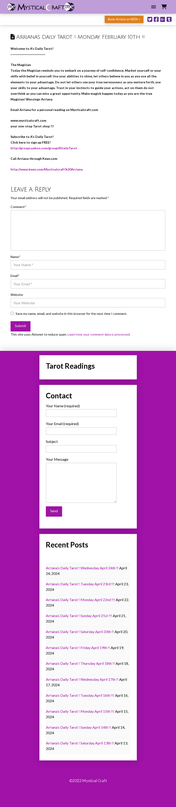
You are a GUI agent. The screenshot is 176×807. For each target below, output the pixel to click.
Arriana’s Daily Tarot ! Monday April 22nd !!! (80, 599)
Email (15, 276)
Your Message (57, 459)
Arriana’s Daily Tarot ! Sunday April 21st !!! (79, 615)
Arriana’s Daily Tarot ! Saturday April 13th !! (80, 743)
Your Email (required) (62, 423)
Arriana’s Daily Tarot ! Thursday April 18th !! (80, 663)
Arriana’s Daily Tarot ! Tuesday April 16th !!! (80, 695)
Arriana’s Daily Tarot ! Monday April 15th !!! (80, 711)
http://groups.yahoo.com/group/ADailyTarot (44, 148)
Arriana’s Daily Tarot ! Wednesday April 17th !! (82, 679)
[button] (153, 7)
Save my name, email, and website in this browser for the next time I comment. (71, 313)
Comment (18, 207)
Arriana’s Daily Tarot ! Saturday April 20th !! (80, 631)
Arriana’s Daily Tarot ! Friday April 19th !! (78, 647)
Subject (52, 441)
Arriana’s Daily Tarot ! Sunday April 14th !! (78, 727)
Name (15, 257)
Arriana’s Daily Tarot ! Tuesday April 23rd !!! (80, 584)
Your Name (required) (63, 406)
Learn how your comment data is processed (99, 334)
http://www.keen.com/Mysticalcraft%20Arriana (47, 169)
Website (17, 295)
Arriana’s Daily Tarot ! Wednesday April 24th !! (82, 568)
